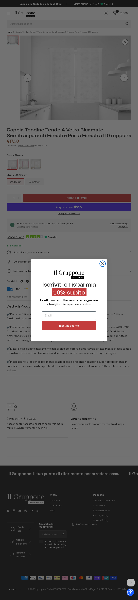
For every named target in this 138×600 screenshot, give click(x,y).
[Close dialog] (103, 264)
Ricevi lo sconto (69, 325)
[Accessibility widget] (130, 592)
